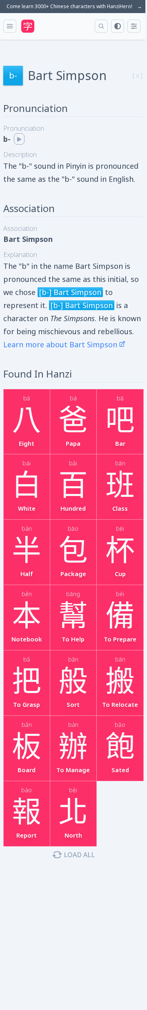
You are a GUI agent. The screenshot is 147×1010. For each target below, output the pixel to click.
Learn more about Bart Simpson (60, 344)
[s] (137, 76)
